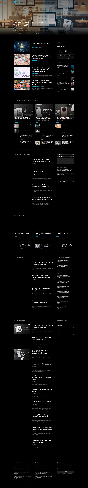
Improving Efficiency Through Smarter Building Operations (63, 307)
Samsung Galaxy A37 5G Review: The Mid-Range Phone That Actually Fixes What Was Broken (47, 125)
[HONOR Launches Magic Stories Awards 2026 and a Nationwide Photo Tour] (44, 227)
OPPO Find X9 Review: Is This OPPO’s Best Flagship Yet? (26, 142)
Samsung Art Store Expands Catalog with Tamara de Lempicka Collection (42, 198)
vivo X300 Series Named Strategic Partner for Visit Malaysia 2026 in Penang (25, 245)
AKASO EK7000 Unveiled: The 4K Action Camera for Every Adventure (67, 239)
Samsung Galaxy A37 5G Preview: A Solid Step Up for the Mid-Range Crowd (68, 130)
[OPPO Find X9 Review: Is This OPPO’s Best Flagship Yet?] (16, 143)
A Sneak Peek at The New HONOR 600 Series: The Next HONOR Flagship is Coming (47, 136)
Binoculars (58, 177)
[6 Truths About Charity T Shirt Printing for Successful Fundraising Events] (22, 85)
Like (73, 154)
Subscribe (65, 471)
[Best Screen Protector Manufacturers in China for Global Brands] (72, 297)
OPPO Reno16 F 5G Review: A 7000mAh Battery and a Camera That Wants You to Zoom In (43, 118)
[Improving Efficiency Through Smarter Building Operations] (72, 307)
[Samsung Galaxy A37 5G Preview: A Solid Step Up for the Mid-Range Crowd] (58, 131)
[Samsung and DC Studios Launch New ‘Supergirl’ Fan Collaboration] (22, 162)
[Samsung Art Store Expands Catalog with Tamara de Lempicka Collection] (22, 201)
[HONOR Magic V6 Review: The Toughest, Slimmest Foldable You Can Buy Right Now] (64, 113)
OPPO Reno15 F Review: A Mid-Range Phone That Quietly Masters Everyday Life (68, 136)
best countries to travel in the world (62, 173)
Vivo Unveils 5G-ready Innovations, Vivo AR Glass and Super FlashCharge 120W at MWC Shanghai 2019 (21, 469)
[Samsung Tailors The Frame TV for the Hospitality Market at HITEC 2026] (22, 175)
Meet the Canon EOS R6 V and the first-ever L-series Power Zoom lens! (22, 233)
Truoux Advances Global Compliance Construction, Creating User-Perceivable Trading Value (42, 69)
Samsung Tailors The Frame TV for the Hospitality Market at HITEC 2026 (41, 173)
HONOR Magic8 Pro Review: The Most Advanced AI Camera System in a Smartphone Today (47, 142)
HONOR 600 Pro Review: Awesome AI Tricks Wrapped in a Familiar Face (68, 125)
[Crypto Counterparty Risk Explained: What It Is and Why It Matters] (22, 46)
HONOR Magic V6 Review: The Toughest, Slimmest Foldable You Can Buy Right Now (64, 118)
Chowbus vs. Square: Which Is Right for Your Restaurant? (29, 24)
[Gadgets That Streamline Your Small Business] (72, 302)
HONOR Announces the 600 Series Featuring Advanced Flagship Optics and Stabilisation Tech (26, 240)
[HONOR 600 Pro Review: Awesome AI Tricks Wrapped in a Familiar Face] (58, 126)
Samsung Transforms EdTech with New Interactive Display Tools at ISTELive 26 (41, 403)
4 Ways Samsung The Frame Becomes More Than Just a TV (40, 186)
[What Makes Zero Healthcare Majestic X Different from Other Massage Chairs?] (72, 79)
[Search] (73, 42)
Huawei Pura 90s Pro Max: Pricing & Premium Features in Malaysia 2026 (42, 428)
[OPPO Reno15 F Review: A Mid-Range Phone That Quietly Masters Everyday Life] (58, 137)
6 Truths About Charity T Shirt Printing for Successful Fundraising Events (42, 82)
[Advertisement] (65, 193)
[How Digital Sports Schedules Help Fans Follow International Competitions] (72, 287)
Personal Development (36, 86)
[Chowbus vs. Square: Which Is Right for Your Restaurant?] (44, 19)
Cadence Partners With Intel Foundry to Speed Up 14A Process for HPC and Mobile (63, 66)
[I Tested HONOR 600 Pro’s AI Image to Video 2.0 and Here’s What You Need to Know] (16, 137)
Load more (32, 451)
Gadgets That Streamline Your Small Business (42, 390)
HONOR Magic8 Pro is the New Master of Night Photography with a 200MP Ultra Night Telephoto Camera (68, 245)
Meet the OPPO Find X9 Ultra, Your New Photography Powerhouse (63, 233)
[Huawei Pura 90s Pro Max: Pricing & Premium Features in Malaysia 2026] (22, 431)
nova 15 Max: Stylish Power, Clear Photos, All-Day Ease (41, 441)
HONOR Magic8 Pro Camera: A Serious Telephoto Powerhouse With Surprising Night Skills (68, 142)
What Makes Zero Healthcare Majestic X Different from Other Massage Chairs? (63, 78)
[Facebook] (67, 2)
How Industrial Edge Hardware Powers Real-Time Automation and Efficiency (63, 292)
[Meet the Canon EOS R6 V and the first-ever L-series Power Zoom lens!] (23, 227)
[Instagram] (69, 2)
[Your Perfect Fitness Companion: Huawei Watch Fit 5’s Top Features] (22, 278)
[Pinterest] (73, 2)
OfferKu (58, 169)
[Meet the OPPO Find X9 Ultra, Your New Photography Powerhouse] (64, 227)
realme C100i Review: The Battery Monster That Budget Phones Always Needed (26, 125)
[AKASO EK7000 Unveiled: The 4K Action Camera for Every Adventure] (58, 240)
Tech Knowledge (35, 47)
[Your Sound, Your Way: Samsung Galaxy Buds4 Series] (22, 291)
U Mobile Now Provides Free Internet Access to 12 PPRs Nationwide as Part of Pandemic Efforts (22, 466)
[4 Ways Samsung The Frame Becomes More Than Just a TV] (22, 188)
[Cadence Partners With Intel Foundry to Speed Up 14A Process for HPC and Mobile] (72, 67)
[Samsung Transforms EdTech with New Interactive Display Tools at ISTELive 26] (22, 405)
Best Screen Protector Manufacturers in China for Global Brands (63, 297)
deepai (58, 181)
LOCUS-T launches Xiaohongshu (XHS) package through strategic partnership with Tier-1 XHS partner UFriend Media (63, 89)
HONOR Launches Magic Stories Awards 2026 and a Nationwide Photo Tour (44, 233)
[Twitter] (71, 2)
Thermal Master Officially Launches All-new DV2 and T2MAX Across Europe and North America (65, 178)
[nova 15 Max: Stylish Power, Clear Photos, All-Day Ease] (22, 443)
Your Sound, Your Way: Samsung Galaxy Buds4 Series (41, 289)
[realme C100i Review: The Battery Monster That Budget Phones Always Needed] (16, 126)
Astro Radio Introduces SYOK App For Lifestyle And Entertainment (21, 473)
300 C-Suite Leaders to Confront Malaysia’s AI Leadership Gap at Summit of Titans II (63, 83)
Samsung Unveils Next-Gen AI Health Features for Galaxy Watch (42, 302)
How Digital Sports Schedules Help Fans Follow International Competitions (63, 287)
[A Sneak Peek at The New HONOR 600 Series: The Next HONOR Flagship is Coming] (37, 137)
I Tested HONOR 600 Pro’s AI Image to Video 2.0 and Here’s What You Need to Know (26, 136)
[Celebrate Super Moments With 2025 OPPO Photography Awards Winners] (37, 240)
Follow (72, 156)
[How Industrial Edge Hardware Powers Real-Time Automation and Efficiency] (72, 292)
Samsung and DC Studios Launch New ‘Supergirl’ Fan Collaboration (41, 160)
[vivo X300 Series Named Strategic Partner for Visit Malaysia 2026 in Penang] (16, 246)
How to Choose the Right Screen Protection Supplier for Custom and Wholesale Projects (42, 57)
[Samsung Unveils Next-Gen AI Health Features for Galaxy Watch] (22, 304)
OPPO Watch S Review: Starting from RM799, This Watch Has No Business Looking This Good (47, 131)
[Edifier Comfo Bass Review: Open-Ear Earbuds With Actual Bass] (23, 113)
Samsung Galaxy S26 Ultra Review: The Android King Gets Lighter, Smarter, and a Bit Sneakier (26, 131)
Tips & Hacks (16, 28)
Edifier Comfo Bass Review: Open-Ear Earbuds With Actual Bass (22, 118)
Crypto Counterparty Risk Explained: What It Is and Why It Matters (42, 44)
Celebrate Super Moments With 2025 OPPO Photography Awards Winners (47, 239)
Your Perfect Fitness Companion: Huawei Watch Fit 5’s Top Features (41, 276)
